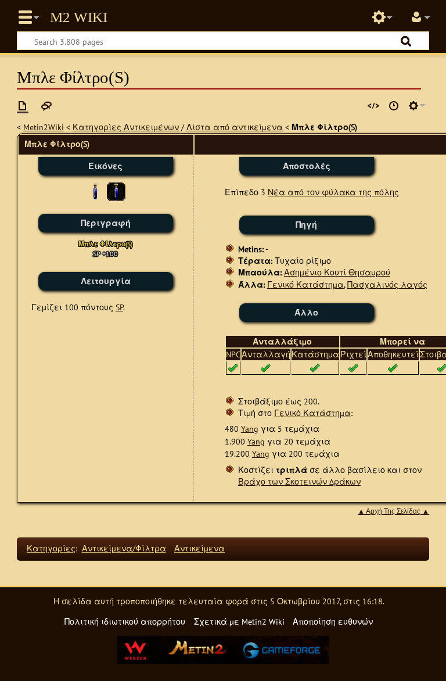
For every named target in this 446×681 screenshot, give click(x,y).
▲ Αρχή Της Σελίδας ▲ (393, 511)
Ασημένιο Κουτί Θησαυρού (337, 272)
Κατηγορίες (51, 548)
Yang (249, 428)
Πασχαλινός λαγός (387, 284)
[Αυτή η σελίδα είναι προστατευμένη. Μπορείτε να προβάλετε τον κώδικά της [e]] (373, 106)
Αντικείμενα (199, 548)
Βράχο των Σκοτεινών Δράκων (299, 481)
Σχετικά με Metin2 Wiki (239, 621)
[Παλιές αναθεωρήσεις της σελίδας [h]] (394, 106)
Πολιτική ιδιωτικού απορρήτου (124, 621)
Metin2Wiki (43, 126)
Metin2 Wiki (78, 17)
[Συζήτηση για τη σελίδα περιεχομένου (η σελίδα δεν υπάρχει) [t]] (46, 106)
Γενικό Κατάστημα (305, 284)
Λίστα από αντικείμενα (234, 126)
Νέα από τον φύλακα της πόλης (333, 192)
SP (119, 307)
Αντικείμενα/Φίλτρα (124, 548)
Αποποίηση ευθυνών (333, 621)
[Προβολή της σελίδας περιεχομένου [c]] (22, 106)
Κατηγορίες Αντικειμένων (126, 126)
